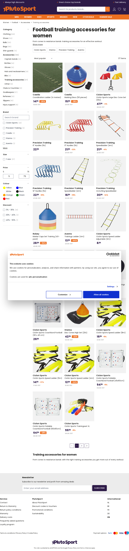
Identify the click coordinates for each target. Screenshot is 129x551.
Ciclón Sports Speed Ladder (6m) (47, 376)
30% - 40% (10, 215)
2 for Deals (88, 17)
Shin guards (10, 50)
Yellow (9, 187)
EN (108, 517)
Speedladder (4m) (105, 144)
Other (9, 84)
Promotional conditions (42, 510)
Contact (3, 502)
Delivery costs (6, 517)
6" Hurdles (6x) (42, 144)
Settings (111, 286)
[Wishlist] (119, 9)
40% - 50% (10, 220)
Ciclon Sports (12, 123)
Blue (21, 187)
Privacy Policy (21, 533)
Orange (9, 195)
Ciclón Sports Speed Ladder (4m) (79, 376)
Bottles (9, 63)
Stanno (9, 138)
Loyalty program (7, 524)
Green (22, 195)
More (5, 148)
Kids (39, 17)
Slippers (8, 100)
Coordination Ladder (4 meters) (47, 96)
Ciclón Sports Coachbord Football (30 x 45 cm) (47, 332)
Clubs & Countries (12, 88)
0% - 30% (10, 209)
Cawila (9, 133)
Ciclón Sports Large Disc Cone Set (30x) (111, 97)
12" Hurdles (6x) (42, 189)
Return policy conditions (10, 510)
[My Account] (114, 9)
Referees (8, 96)
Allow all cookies (101, 294)
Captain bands (13, 59)
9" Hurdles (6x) (73, 144)
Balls (7, 42)
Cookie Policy (33, 533)
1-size (8, 159)
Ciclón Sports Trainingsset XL (77, 424)
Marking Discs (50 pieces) (75, 96)
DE (108, 513)
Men (17, 17)
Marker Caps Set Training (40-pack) (46, 236)
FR (108, 510)
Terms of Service (85, 548)
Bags (7, 46)
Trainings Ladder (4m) (74, 235)
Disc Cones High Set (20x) (75, 331)
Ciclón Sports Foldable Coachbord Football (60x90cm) (47, 426)
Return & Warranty (8, 506)
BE (108, 506)
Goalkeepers (10, 92)
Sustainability (38, 513)
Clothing (9, 34)
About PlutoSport (39, 502)
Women (28, 17)
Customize (63, 294)
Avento (9, 143)
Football (15, 23)
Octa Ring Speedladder (106, 189)
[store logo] (19, 9)
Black (21, 191)
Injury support (10, 104)
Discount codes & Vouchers (44, 506)
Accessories (25, 23)
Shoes (7, 38)
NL (108, 502)
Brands (63, 17)
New (75, 17)
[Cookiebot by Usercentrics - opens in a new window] (108, 255)
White (8, 191)
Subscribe (99, 488)
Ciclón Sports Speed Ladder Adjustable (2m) (108, 236)
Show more (38, 44)
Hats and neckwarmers (16, 71)
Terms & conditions (7, 533)
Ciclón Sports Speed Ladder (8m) (111, 331)
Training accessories (41, 23)
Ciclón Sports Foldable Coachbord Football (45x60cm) (110, 378)
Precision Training (13, 128)
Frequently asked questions (12, 521)
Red (7, 198)
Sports (50, 17)
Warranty (4, 513)
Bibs (8, 75)
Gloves (9, 67)
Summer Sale (106, 17)
